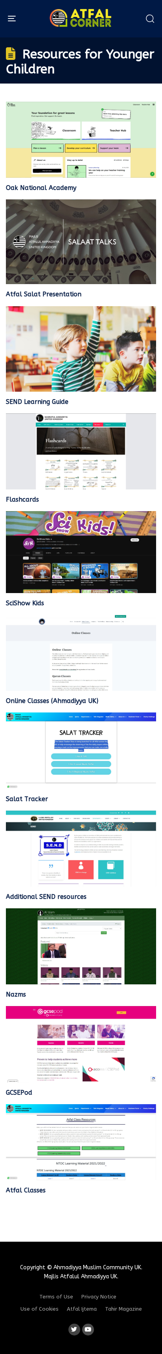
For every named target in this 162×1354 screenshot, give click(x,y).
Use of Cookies (39, 1309)
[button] (149, 18)
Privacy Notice (98, 1297)
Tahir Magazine (123, 1309)
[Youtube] (88, 1329)
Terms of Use (56, 1297)
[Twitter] (74, 1329)
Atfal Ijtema (82, 1309)
